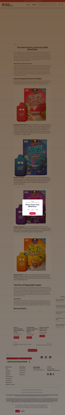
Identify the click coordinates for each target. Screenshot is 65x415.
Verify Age (32, 213)
